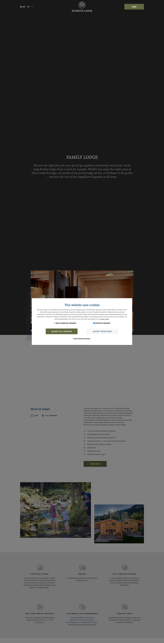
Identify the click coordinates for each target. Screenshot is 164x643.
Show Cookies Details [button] (81, 339)
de (28, 7)
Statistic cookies (102, 323)
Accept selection (102, 331)
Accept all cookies (61, 331)
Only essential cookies (66, 323)
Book (134, 7)
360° (24, 7)
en (32, 7)
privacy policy (104, 319)
